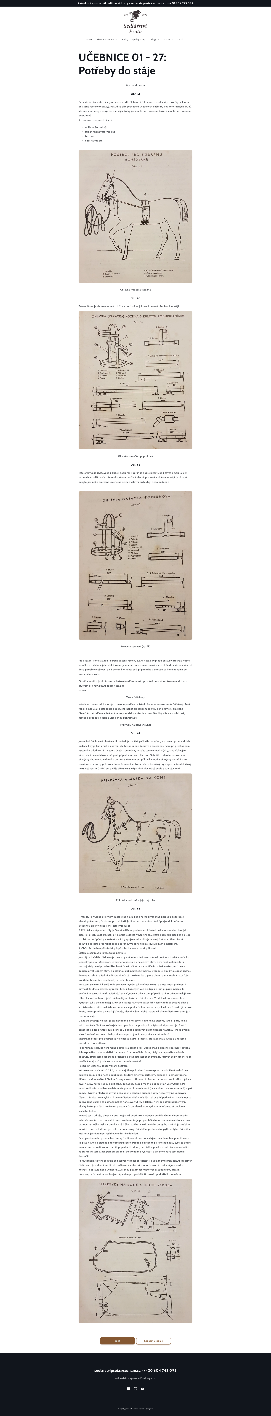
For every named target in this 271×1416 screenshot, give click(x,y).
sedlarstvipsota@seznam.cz (117, 1370)
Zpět (117, 1340)
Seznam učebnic (153, 1340)
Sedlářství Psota (131, 1409)
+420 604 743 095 (160, 1370)
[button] (155, 39)
